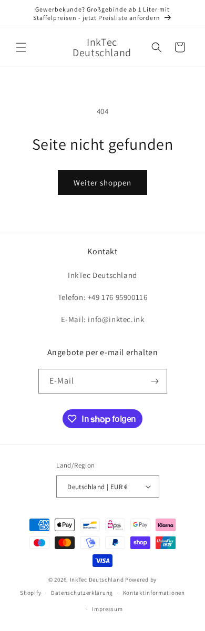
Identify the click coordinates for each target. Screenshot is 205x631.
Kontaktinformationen (154, 592)
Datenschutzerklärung (82, 592)
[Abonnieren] (155, 381)
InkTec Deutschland (97, 579)
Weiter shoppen (102, 183)
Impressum (107, 609)
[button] (21, 47)
